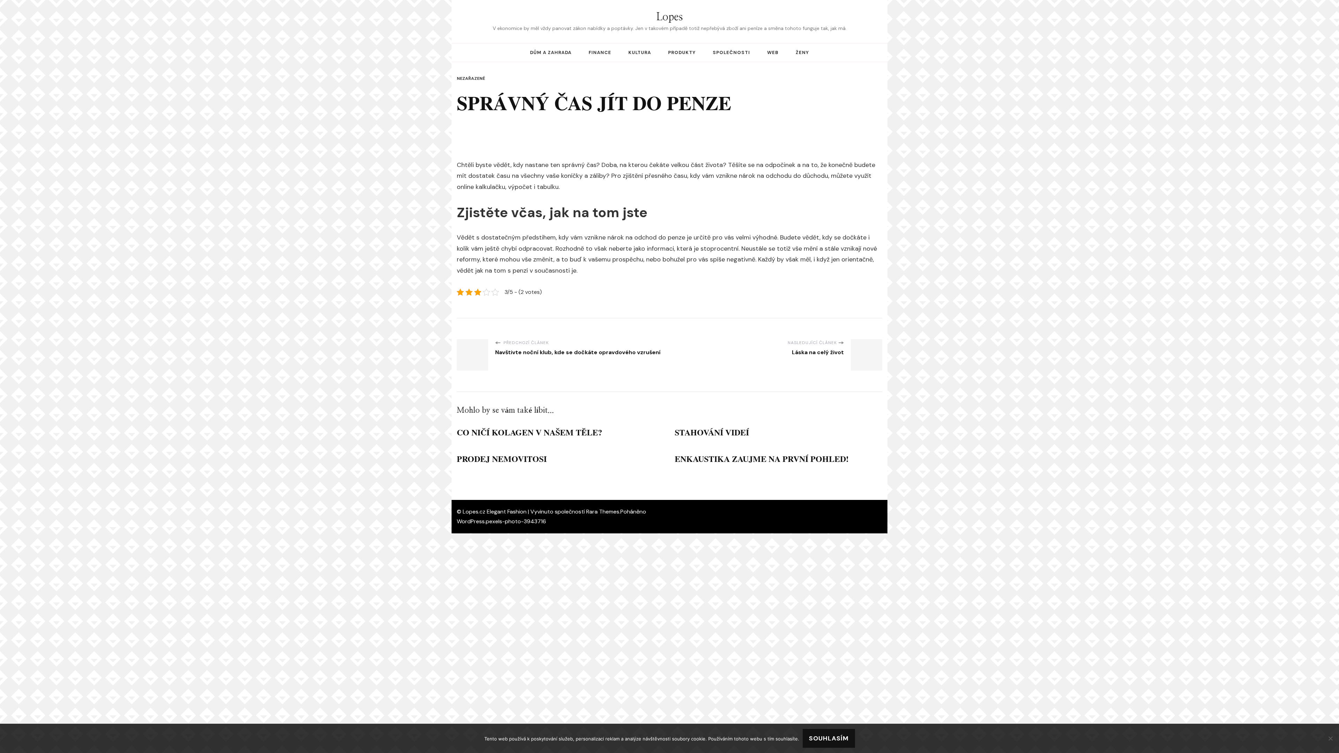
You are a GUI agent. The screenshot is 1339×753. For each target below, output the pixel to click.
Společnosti (731, 52)
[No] (1330, 738)
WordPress (471, 521)
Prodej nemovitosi (502, 458)
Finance (600, 52)
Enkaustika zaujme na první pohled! (762, 458)
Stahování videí (712, 432)
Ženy (802, 52)
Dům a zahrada (551, 52)
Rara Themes (602, 511)
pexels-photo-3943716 (516, 521)
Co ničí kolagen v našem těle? (529, 432)
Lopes (669, 17)
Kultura (639, 52)
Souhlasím (829, 738)
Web (773, 52)
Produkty (682, 52)
